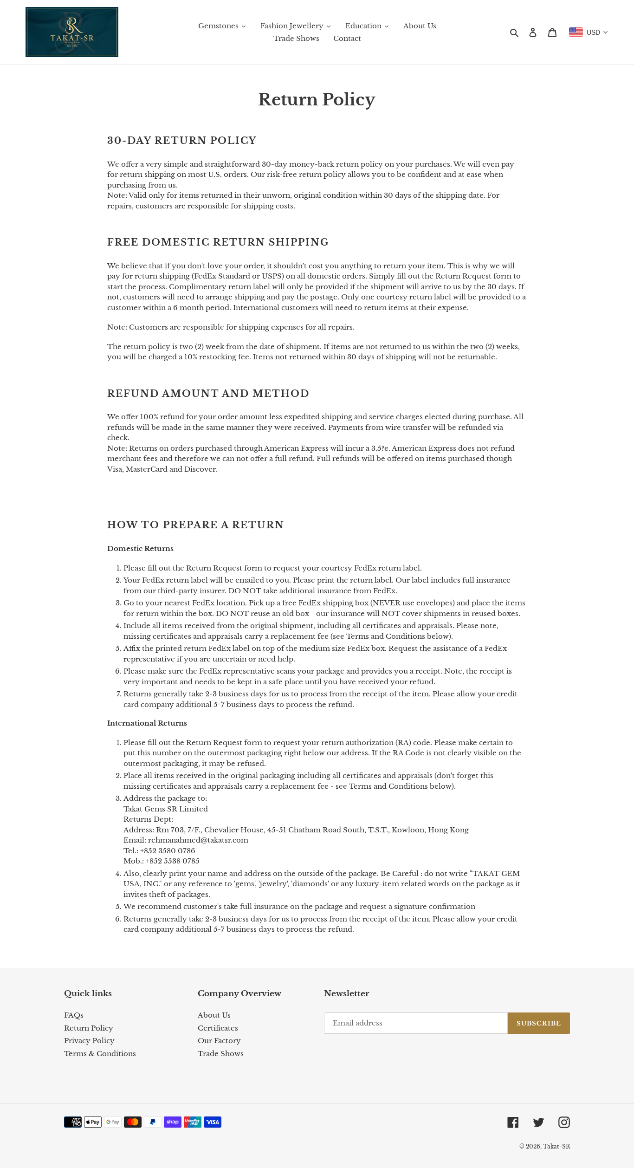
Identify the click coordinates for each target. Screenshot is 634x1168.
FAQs (74, 1015)
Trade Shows (221, 1053)
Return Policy (88, 1028)
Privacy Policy (89, 1040)
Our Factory (219, 1040)
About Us (214, 1015)
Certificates (218, 1028)
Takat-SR (556, 1146)
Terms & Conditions (100, 1053)
